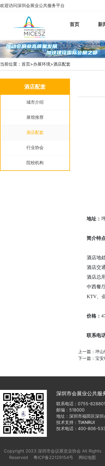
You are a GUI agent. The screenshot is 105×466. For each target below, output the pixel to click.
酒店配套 (62, 64)
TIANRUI (86, 422)
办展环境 (41, 64)
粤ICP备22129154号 (53, 457)
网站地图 (87, 457)
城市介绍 (35, 102)
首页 (74, 24)
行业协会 (35, 147)
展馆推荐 (35, 117)
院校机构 (35, 162)
